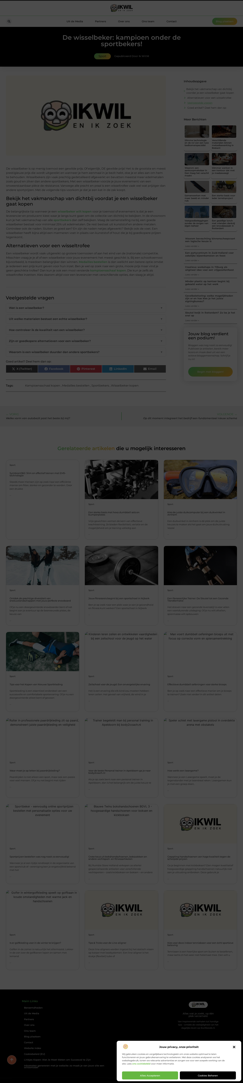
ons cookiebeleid (141, 1063)
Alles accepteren (150, 1075)
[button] (234, 1047)
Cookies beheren (208, 1075)
